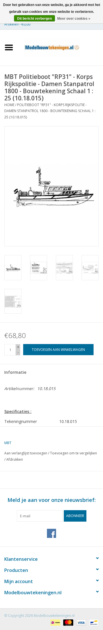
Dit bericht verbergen (34, 19)
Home (9, 104)
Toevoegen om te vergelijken (73, 453)
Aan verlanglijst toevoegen (25, 453)
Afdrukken (14, 459)
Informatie (15, 372)
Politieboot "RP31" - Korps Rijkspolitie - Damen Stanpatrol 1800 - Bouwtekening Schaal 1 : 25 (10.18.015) (50, 111)
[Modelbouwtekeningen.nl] (60, 47)
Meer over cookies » (73, 19)
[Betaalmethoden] (54, 622)
